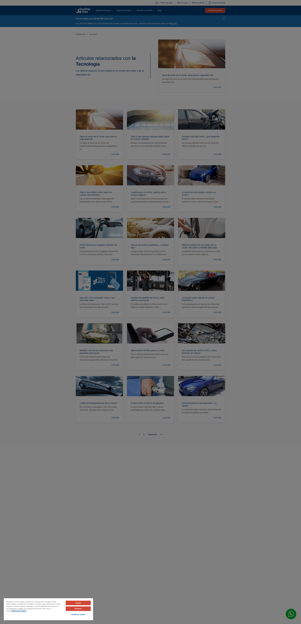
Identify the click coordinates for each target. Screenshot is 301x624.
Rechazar (78, 609)
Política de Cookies (19, 611)
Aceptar (78, 603)
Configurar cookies (78, 614)
